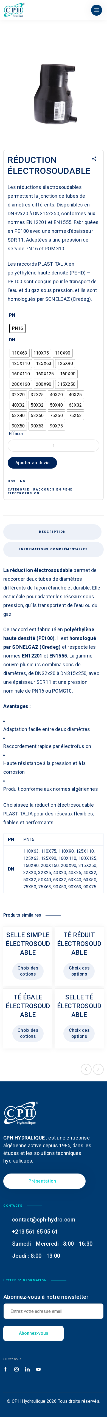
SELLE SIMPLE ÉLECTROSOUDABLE (28, 943)
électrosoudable (53, 570)
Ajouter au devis (32, 463)
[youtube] (38, 1369)
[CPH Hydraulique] (14, 10)
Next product (98, 1069)
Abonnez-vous (33, 1333)
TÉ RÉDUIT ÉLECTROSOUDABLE (79, 943)
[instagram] (16, 1369)
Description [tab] (52, 532)
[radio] (17, 328)
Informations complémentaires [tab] (53, 549)
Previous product (86, 1069)
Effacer (16, 433)
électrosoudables (62, 187)
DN (12, 339)
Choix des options (28, 971)
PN (12, 315)
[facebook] (5, 1369)
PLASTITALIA (52, 264)
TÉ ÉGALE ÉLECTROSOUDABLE (28, 1006)
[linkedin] (27, 1369)
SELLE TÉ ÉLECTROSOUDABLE (79, 1006)
